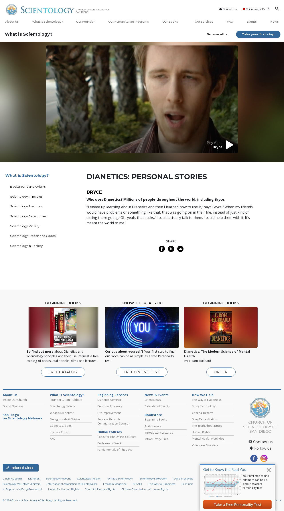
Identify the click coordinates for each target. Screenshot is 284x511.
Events (252, 21)
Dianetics (33, 478)
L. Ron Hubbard (12, 478)
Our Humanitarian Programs (128, 21)
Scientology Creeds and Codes (32, 236)
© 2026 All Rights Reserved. (40, 500)
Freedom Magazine (114, 483)
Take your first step (258, 34)
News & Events (157, 395)
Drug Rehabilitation (204, 419)
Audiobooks (153, 426)
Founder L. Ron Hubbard (66, 400)
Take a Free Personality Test (237, 504)
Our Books (170, 21)
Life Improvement (109, 413)
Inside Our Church (15, 400)
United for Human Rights (63, 489)
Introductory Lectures (159, 432)
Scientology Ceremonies (28, 216)
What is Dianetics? (62, 413)
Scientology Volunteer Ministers (21, 483)
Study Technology (203, 406)
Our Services (204, 21)
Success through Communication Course (112, 421)
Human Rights (201, 432)
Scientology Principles (26, 196)
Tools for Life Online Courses (116, 437)
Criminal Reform (202, 413)
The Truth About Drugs (207, 426)
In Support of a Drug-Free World (22, 489)
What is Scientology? (47, 21)
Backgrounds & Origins (65, 419)
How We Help (202, 395)
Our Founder (85, 21)
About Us (12, 21)
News (274, 21)
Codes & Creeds (61, 426)
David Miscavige (183, 478)
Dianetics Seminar (109, 400)
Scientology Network (58, 478)
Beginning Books (156, 419)
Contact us (230, 9)
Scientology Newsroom (153, 478)
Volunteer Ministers (205, 445)
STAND (137, 483)
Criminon (187, 483)
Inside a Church (60, 432)
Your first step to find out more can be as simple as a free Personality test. (256, 482)
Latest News (153, 400)
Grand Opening (13, 406)
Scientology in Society (26, 246)
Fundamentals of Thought (114, 450)
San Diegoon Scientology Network (22, 416)
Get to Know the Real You (225, 469)
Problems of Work (109, 443)
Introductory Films (156, 439)
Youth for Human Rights (100, 489)
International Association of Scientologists (72, 483)
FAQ (230, 21)
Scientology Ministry (24, 226)
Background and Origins (27, 186)
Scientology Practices (26, 206)
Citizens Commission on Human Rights (145, 489)
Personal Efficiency (109, 406)
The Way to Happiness (207, 400)
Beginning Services (112, 395)
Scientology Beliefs (62, 406)
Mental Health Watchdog (208, 438)
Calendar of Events (157, 406)
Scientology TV (255, 9)
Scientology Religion (89, 478)
